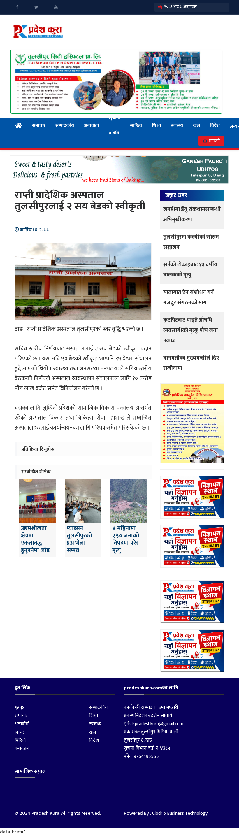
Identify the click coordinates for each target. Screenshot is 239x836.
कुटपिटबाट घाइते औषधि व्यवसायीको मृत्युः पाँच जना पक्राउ (190, 330)
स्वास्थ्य (177, 125)
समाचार (38, 125)
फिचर (19, 732)
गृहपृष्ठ (20, 707)
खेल (196, 125)
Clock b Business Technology (180, 813)
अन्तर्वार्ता (91, 125)
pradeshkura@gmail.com (159, 724)
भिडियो (214, 140)
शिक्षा (156, 125)
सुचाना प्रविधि (114, 125)
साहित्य (136, 125)
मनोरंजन (22, 749)
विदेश (215, 125)
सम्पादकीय (64, 125)
